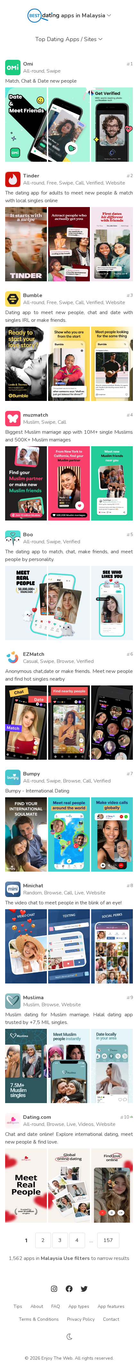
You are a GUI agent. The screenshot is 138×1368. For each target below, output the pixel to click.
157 (108, 1240)
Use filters (77, 1258)
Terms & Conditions (39, 1319)
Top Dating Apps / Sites (66, 39)
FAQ (55, 1306)
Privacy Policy (81, 1319)
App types (78, 1306)
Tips (17, 1306)
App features (111, 1306)
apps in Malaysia (84, 15)
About (36, 1306)
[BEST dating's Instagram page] (55, 1290)
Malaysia (51, 1258)
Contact (111, 1319)
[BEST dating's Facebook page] (70, 1290)
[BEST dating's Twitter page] (84, 1290)
